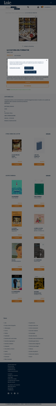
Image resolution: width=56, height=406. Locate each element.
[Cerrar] (46, 60)
